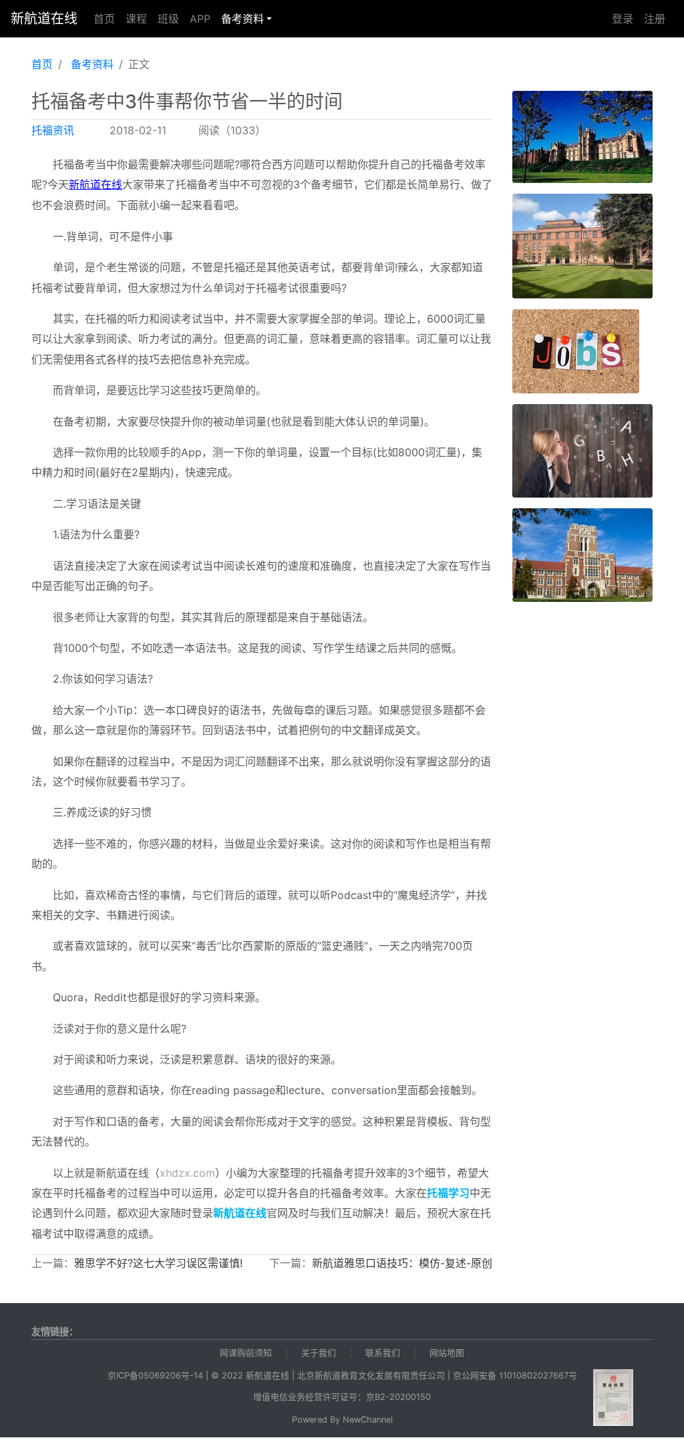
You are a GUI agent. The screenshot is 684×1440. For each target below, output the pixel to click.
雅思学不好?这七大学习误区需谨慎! (158, 1263)
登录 (622, 18)
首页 (104, 18)
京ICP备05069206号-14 (155, 1376)
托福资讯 (52, 130)
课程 (136, 18)
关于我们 (318, 1353)
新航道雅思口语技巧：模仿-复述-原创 (402, 1263)
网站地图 (447, 1353)
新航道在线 (44, 19)
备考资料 (242, 18)
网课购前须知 (246, 1353)
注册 (654, 18)
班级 (168, 18)
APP (200, 18)
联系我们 (382, 1353)
